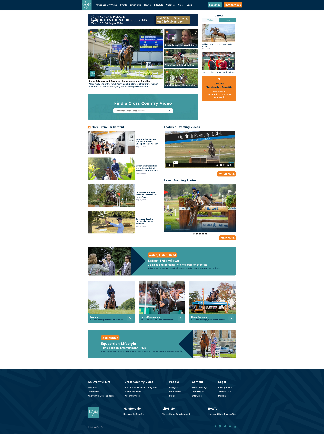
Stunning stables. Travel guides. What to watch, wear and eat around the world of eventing (142, 351)
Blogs (172, 395)
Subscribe (214, 4)
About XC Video (132, 395)
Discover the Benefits (133, 414)
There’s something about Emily (180, 65)
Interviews (135, 5)
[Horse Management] (162, 302)
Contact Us (93, 391)
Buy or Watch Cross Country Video (141, 387)
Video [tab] (210, 20)
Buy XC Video (233, 4)
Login (190, 5)
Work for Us (175, 391)
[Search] (170, 110)
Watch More (227, 173)
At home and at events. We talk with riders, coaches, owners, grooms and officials (183, 268)
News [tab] (227, 20)
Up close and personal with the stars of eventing (177, 264)
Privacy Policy (225, 387)
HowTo (147, 5)
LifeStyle (158, 5)
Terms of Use (224, 391)
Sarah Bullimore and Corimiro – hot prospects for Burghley (119, 81)
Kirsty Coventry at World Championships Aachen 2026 (191, 45)
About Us (92, 387)
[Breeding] (212, 302)
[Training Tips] (111, 302)
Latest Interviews (163, 260)
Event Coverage (199, 387)
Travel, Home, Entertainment (176, 414)
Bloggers (173, 387)
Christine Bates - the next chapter (182, 85)
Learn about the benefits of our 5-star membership (219, 94)
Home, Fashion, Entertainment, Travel (123, 347)
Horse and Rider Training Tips (222, 414)
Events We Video (133, 391)
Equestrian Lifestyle (118, 343)
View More (227, 237)
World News (198, 391)
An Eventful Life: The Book (101, 395)
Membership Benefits (219, 87)
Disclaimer (223, 395)
